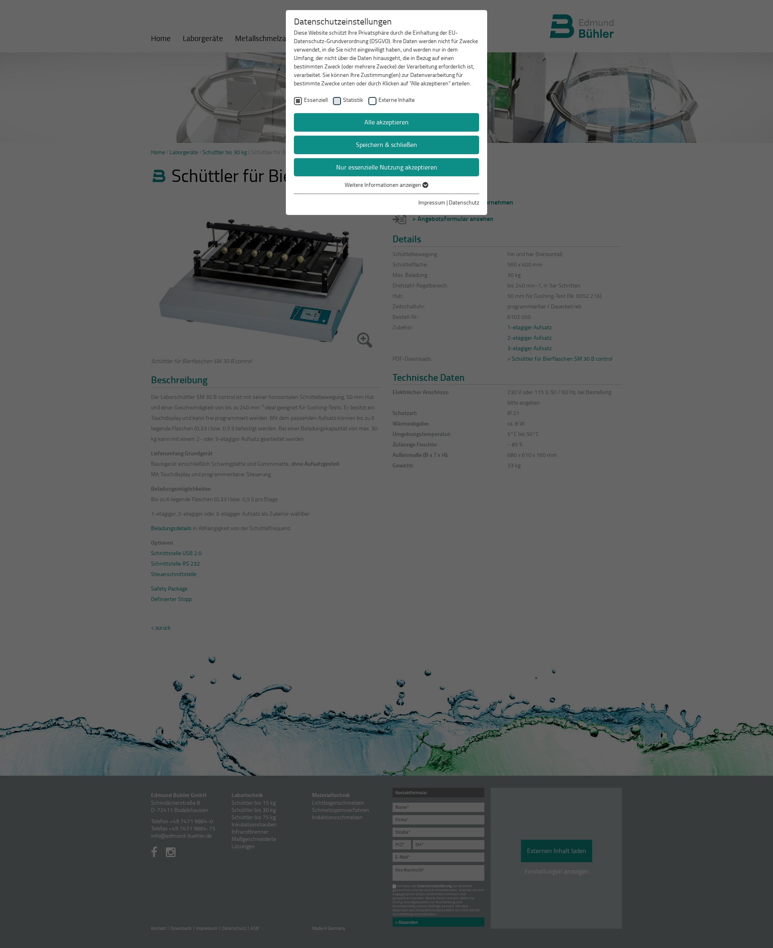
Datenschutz (464, 202)
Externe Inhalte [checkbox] (396, 99)
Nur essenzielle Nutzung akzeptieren (386, 167)
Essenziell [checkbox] (316, 99)
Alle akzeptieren (386, 122)
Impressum (431, 202)
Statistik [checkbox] (353, 99)
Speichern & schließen (386, 144)
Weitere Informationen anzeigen (383, 184)
